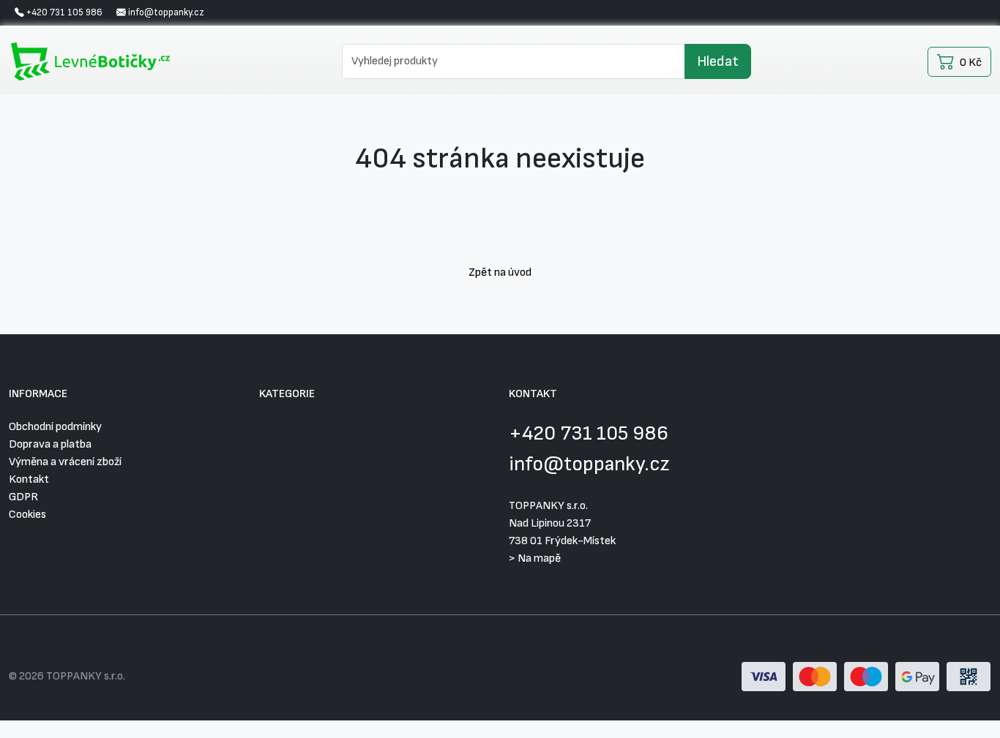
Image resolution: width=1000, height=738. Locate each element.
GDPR (23, 497)
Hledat (718, 61)
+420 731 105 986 (588, 433)
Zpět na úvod (500, 272)
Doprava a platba (50, 444)
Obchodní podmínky (55, 427)
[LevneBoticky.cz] (93, 61)
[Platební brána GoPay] (866, 676)
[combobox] (513, 61)
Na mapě (539, 558)
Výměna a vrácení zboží (65, 462)
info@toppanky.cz (589, 464)
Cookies (27, 515)
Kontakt (29, 479)
